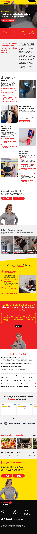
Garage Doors (15, 513)
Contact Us (2, 512)
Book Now (18, 326)
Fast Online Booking (18, 198)
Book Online (3, 514)
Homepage (3, 510)
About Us (2, 511)
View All (34, 435)
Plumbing (14, 510)
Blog (2, 513)
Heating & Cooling (15, 512)
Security (14, 514)
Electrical (14, 511)
